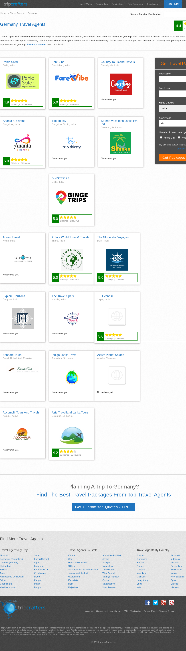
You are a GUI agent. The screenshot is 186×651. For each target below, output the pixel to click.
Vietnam (175, 587)
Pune (2, 573)
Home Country (166, 102)
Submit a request (36, 44)
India (139, 587)
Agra (36, 562)
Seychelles (176, 566)
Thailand (141, 555)
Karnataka (73, 580)
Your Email (164, 88)
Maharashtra (108, 584)
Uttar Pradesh (109, 587)
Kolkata (3, 569)
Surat (36, 555)
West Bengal (108, 573)
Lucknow (38, 566)
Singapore (142, 559)
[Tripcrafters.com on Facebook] (146, 604)
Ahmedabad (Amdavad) (12, 576)
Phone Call (169, 137)
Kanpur (37, 580)
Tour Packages (135, 4)
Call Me (173, 4)
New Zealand (177, 576)
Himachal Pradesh (77, 562)
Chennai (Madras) (9, 562)
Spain (174, 580)
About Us (89, 611)
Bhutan (140, 562)
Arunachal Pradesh (112, 555)
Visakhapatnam (7, 587)
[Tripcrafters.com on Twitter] (154, 604)
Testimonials (135, 611)
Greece (174, 584)
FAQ (126, 611)
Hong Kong (142, 580)
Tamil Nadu (108, 569)
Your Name (165, 73)
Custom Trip (102, 4)
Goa (70, 559)
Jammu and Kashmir (78, 573)
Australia (175, 562)
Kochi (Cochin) (41, 559)
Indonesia (176, 559)
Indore (37, 576)
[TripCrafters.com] (15, 5)
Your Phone (165, 118)
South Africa (177, 569)
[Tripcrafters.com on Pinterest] (170, 604)
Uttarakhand (74, 576)
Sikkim (71, 566)
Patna (37, 584)
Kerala (71, 555)
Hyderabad (5, 566)
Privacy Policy (150, 611)
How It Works (85, 4)
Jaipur (3, 580)
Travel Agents (153, 4)
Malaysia (141, 569)
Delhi (71, 584)
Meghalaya (108, 566)
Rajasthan (73, 587)
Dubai (140, 584)
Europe (140, 566)
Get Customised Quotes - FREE (103, 507)
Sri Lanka (175, 555)
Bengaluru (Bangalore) (11, 559)
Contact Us (101, 611)
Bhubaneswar (41, 569)
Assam (105, 559)
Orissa (105, 580)
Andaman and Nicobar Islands (83, 569)
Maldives (141, 576)
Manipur (106, 562)
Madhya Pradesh (110, 576)
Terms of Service (166, 611)
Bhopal (37, 587)
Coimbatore (40, 573)
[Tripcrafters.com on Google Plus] (162, 604)
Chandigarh (6, 584)
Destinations (118, 4)
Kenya (174, 573)
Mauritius (141, 573)
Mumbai (4, 555)
